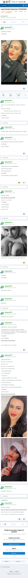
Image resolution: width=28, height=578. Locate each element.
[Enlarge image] (14, 241)
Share (7, 561)
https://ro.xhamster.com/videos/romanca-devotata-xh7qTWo (14, 509)
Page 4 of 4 (13, 22)
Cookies (16, 571)
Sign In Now (14, 553)
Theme (11, 571)
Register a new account (14, 544)
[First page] (2, 22)
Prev (4, 22)
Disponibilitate (13, 17)
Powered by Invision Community (14, 574)
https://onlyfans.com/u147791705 (8, 197)
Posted (9, 28)
